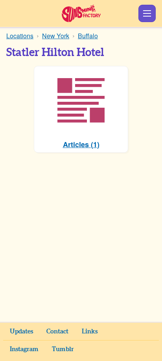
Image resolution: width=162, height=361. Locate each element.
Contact (57, 331)
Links (90, 331)
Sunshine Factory (81, 13)
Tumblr (63, 349)
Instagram (24, 349)
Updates (21, 331)
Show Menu (147, 13)
